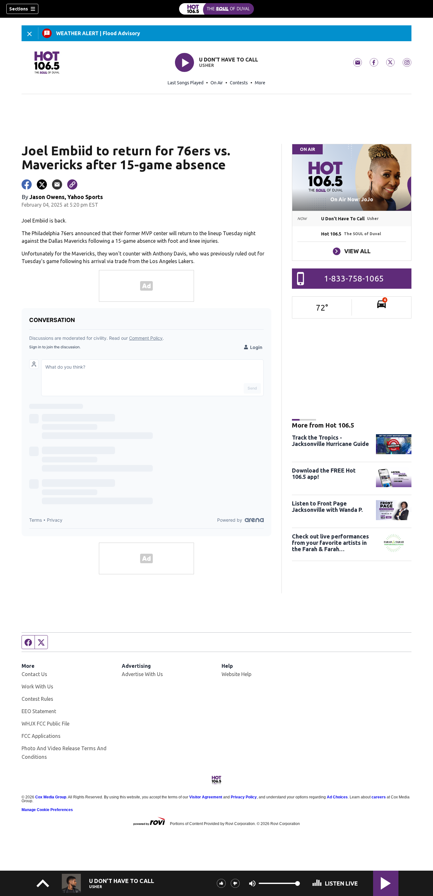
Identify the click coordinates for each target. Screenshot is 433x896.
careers (379, 797)
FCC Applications (41, 736)
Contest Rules (37, 699)
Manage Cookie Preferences (47, 810)
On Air (216, 82)
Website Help (236, 674)
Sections (18, 8)
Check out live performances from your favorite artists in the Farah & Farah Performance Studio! (330, 542)
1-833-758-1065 (354, 278)
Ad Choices (337, 797)
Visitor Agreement (205, 797)
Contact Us (34, 674)
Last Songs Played (186, 82)
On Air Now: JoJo (351, 199)
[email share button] (57, 184)
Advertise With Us (142, 674)
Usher (206, 65)
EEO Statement (39, 711)
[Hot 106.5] (216, 9)
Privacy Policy (244, 797)
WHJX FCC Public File (45, 723)
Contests (239, 82)
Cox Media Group (50, 797)
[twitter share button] (42, 184)
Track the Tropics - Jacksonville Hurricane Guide (330, 440)
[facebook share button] (27, 184)
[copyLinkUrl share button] (72, 184)
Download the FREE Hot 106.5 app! (324, 473)
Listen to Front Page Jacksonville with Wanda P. (327, 506)
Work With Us (37, 686)
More (260, 82)
